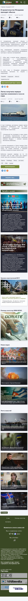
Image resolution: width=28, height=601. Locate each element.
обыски (17, 76)
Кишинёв (3, 76)
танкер (11, 163)
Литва (15, 160)
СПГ (2, 163)
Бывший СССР (10, 7)
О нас (8, 518)
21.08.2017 (6, 15)
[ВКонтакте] (2, 87)
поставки (21, 160)
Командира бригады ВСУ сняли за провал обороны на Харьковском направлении (13, 247)
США (6, 163)
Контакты (8, 521)
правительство (5, 79)
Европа (3, 160)
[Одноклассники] (7, 87)
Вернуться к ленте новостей (14, 527)
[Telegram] (5, 87)
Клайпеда (9, 160)
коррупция (10, 76)
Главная (3, 7)
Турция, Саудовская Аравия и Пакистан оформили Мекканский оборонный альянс (12, 207)
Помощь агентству (20, 518)
